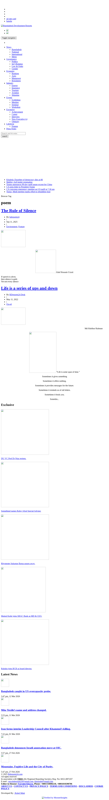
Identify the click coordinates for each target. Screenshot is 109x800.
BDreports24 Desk (17, 294)
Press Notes (11, 129)
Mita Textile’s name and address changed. (24, 710)
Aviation (15, 93)
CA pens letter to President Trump (20, 187)
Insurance (16, 88)
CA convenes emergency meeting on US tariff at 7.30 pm (30, 189)
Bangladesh (17, 49)
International (17, 54)
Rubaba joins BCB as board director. (16, 668)
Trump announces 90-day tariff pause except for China (29, 184)
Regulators (16, 81)
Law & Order (17, 66)
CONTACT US (21, 786)
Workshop (16, 107)
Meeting (15, 102)
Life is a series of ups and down (29, 288)
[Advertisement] (54, 157)
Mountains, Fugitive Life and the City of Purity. (27, 766)
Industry (9, 83)
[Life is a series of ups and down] (13, 324)
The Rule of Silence (18, 210)
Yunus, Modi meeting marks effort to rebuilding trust (28, 192)
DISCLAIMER (86, 786)
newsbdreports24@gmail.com (20, 781)
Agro (14, 76)
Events (9, 97)
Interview (16, 117)
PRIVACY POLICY (39, 786)
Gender (15, 69)
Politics (15, 61)
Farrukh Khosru (25, 784)
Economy (10, 71)
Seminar (15, 105)
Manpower (16, 78)
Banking (15, 73)
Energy (15, 85)
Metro (14, 57)
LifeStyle (10, 124)
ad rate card (11, 19)
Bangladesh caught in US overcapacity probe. (26, 691)
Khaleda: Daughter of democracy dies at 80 (24, 180)
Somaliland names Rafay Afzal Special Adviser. (21, 511)
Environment (11, 226)
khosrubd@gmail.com (43, 781)
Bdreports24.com (15, 774)
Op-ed (9, 304)
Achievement (17, 112)
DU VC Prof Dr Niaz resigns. (13, 458)
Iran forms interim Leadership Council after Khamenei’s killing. (36, 728)
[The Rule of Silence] (13, 246)
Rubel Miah (19, 793)
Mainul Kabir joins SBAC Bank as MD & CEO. (21, 616)
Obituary (15, 121)
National (15, 52)
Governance (11, 59)
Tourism (15, 90)
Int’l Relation (17, 64)
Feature (15, 126)
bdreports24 (14, 217)
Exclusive (10, 109)
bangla (9, 21)
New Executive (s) (19, 119)
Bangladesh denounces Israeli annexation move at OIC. (31, 747)
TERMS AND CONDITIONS (63, 786)
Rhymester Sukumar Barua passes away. (18, 563)
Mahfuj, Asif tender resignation (19, 182)
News (8, 47)
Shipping (15, 95)
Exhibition (16, 100)
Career (14, 114)
